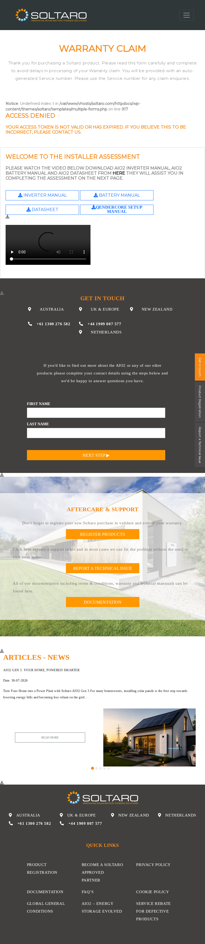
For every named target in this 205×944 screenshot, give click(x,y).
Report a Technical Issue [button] (102, 568)
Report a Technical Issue (200, 445)
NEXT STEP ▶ (95, 455)
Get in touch (200, 367)
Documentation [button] (102, 602)
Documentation (45, 892)
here (119, 173)
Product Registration (200, 402)
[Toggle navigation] (186, 15)
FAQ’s (88, 892)
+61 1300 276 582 (53, 324)
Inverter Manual (44, 195)
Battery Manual (119, 195)
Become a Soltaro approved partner (102, 872)
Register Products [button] (102, 534)
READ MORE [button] (50, 737)
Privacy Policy (153, 865)
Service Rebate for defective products (153, 911)
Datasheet (44, 209)
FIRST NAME (38, 404)
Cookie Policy (152, 892)
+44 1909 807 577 (104, 324)
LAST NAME (38, 424)
